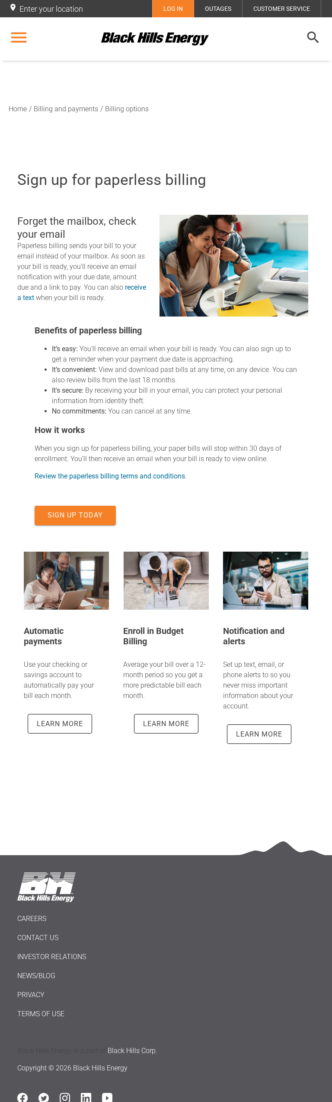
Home (18, 109)
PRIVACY (31, 995)
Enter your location (51, 8)
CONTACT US (37, 938)
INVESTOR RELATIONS (51, 957)
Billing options (127, 109)
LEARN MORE (60, 724)
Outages (218, 8)
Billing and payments (66, 109)
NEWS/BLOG (36, 976)
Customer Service (281, 8)
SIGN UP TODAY (75, 515)
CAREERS (31, 919)
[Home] (166, 38)
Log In (173, 8)
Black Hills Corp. (132, 1051)
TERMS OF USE (40, 1014)
